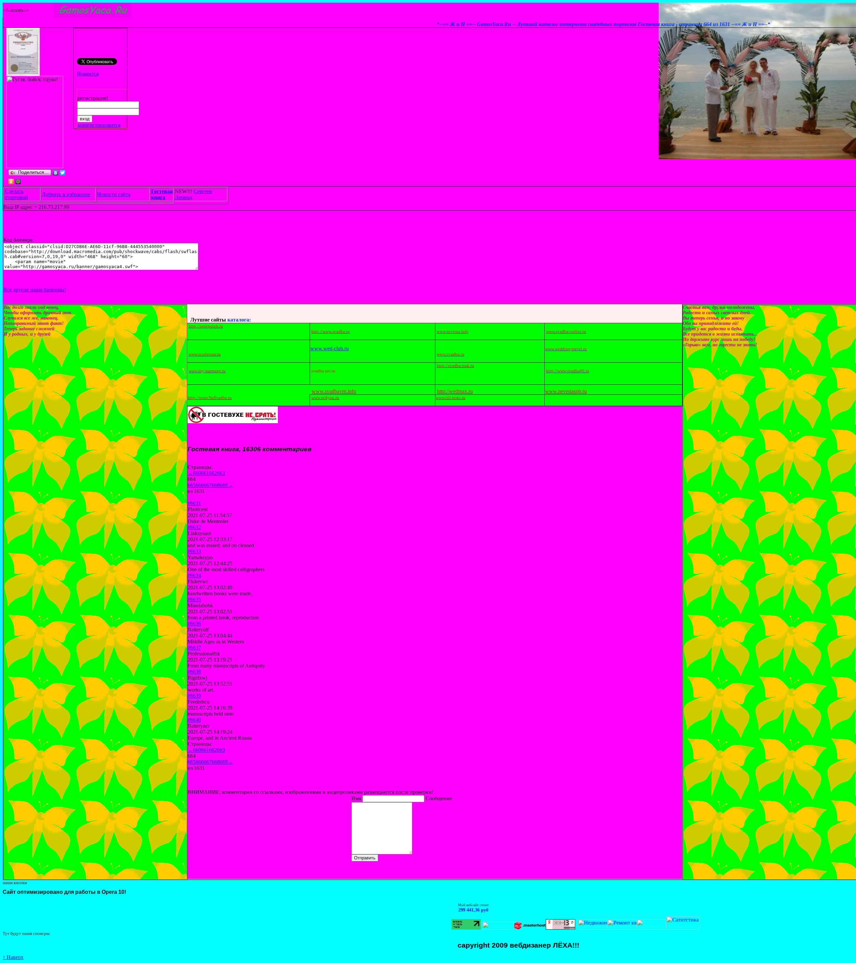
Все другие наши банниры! (34, 289)
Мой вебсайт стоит (435, 905)
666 (200, 485)
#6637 (194, 647)
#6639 (194, 696)
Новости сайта (113, 194)
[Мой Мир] (18, 181)
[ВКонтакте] (55, 172)
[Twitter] (62, 172)
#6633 (194, 551)
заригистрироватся (98, 125)
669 (224, 485)
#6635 (194, 599)
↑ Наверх (13, 957)
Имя (356, 798)
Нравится (88, 74)
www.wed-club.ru (329, 348)
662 (213, 473)
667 (208, 485)
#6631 (194, 503)
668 (216, 485)
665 (192, 485)
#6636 (194, 623)
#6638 (194, 672)
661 (205, 473)
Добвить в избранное (66, 194)
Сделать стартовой (16, 194)
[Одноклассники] (11, 181)
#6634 (194, 575)
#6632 (194, 527)
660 (197, 473)
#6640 (194, 720)
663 (221, 473)
